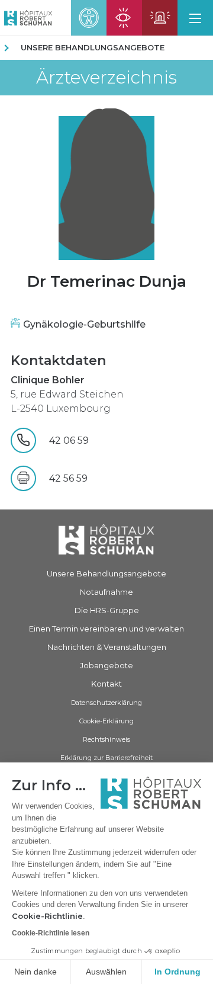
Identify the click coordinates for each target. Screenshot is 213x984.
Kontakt (106, 683)
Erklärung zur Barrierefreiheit (106, 758)
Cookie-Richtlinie (47, 916)
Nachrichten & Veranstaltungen (106, 647)
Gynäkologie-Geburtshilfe (84, 324)
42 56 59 (68, 478)
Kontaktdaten (58, 360)
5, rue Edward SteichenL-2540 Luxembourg (67, 394)
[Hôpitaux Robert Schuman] (106, 539)
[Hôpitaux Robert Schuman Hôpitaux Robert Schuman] (26, 18)
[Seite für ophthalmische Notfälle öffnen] (124, 18)
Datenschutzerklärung (106, 702)
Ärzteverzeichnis (106, 77)
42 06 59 (91, 440)
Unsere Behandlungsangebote (92, 47)
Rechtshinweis (106, 739)
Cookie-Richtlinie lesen (50, 933)
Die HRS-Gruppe (107, 610)
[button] (195, 18)
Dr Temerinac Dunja (106, 281)
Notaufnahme (106, 592)
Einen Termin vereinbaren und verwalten (106, 628)
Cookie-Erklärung (106, 721)
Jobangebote (106, 665)
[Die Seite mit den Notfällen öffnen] (160, 18)
